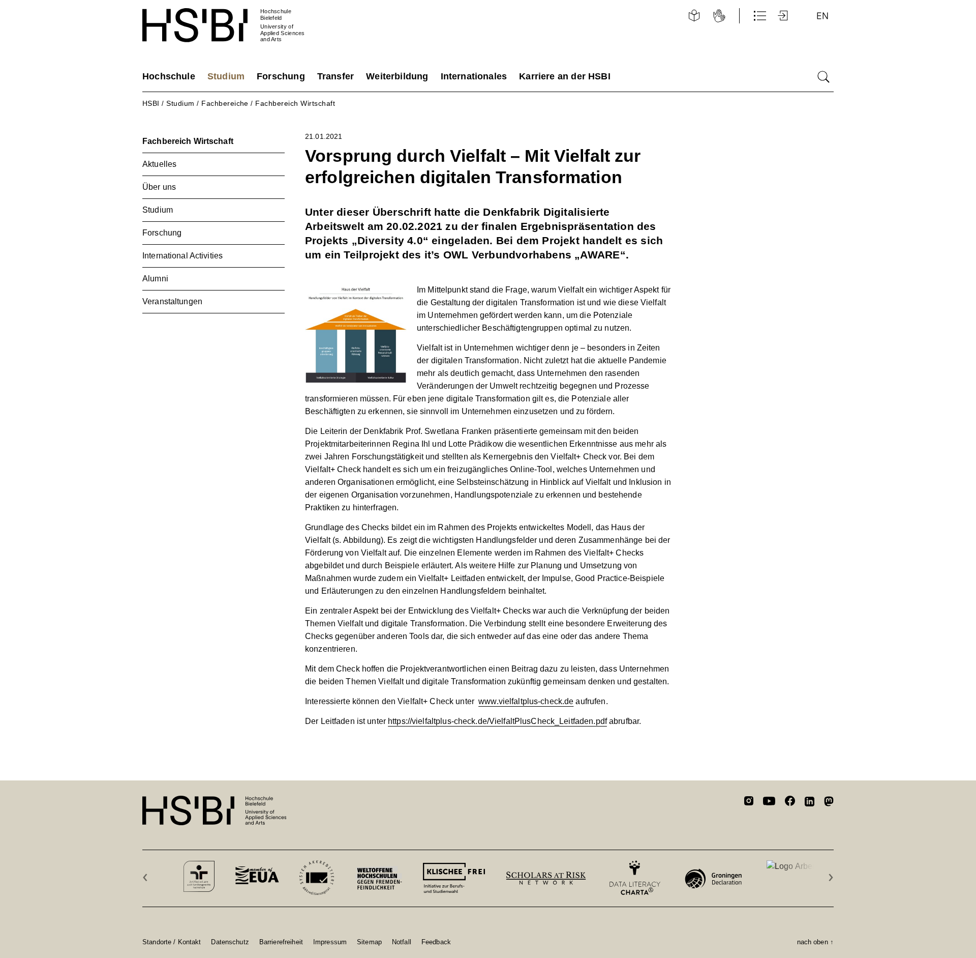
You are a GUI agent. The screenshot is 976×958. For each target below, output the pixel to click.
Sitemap (369, 941)
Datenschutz (230, 941)
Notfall (401, 941)
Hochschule (168, 76)
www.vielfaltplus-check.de (525, 701)
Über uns (159, 187)
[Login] (783, 15)
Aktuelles (159, 164)
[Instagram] (748, 802)
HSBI (151, 103)
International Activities (182, 255)
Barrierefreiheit (281, 941)
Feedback (436, 941)
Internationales (474, 76)
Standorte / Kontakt (171, 941)
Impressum (330, 941)
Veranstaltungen (172, 301)
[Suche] (823, 76)
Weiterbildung (397, 76)
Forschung (281, 76)
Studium (226, 76)
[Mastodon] (829, 803)
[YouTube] (769, 802)
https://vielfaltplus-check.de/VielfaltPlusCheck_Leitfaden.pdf (497, 721)
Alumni (155, 278)
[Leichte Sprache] (694, 15)
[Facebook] (790, 802)
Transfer (335, 76)
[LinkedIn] (809, 803)
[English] (822, 15)
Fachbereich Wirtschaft (295, 103)
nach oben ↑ (815, 941)
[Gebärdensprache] (719, 15)
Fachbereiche (225, 103)
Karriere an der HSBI (565, 76)
